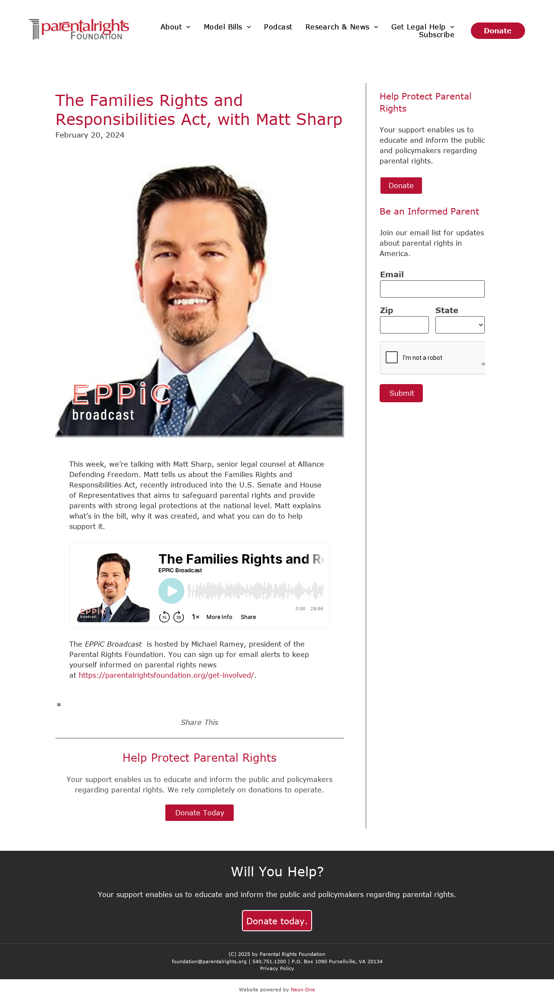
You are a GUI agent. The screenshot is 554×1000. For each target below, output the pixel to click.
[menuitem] (175, 27)
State (446, 310)
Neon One (303, 989)
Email (392, 274)
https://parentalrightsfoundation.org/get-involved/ (166, 675)
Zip (386, 310)
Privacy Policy (277, 968)
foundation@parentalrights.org (209, 961)
